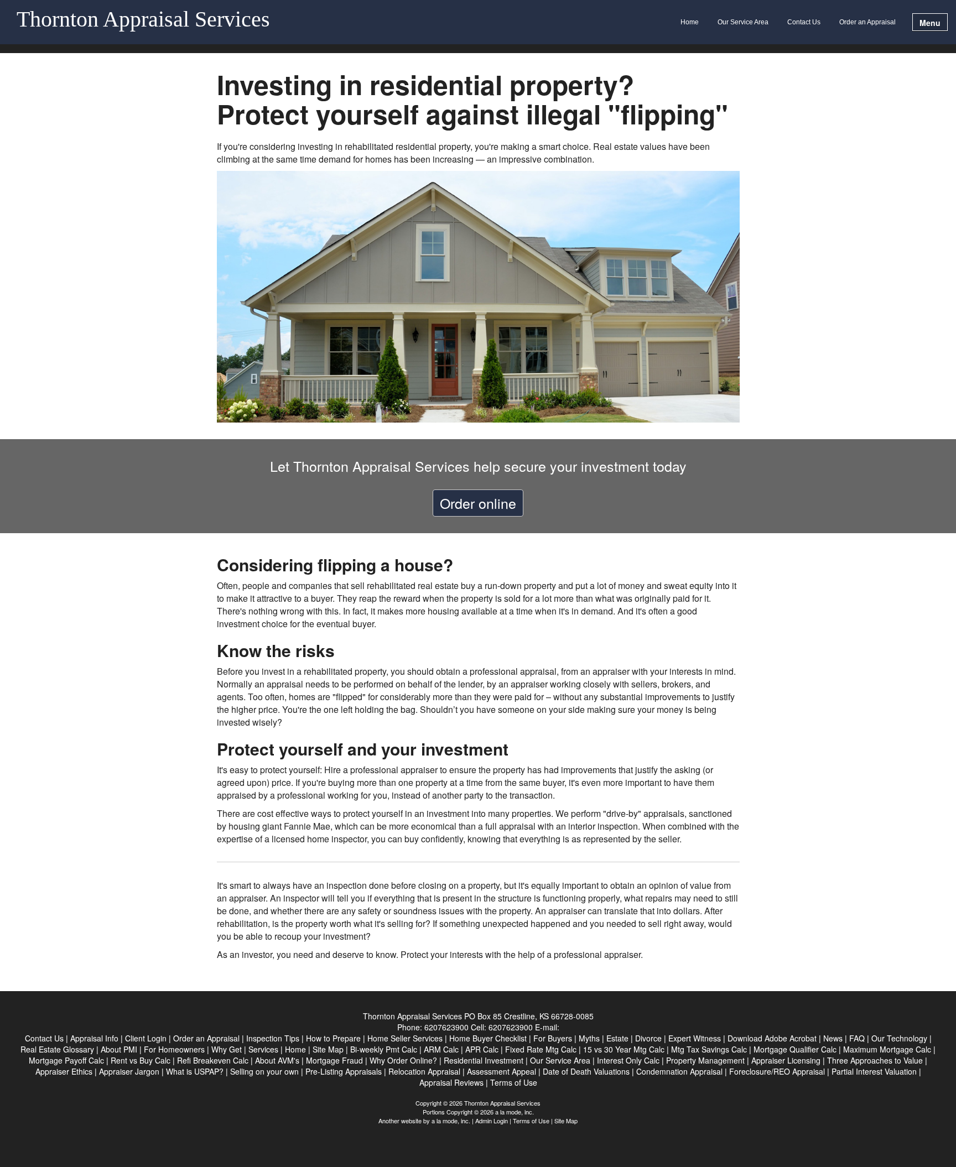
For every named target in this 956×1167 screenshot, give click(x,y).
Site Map (566, 1120)
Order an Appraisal (867, 22)
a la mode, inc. (451, 1120)
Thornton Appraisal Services (143, 20)
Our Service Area (743, 22)
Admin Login (491, 1120)
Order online (478, 503)
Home (689, 22)
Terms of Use (531, 1120)
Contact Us (803, 22)
